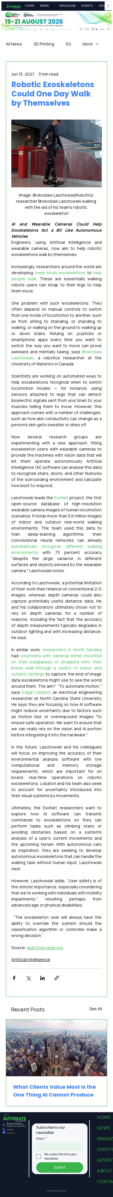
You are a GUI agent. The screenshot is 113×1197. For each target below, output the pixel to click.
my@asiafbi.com (11, 1133)
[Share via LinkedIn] (42, 978)
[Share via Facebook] (14, 978)
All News (14, 44)
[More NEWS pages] (52, 6)
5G (68, 44)
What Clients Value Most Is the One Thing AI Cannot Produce (54, 1090)
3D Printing (44, 44)
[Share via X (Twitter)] (28, 978)
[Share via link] (56, 978)
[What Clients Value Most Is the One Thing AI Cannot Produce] (56, 1048)
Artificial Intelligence (30, 959)
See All (95, 1008)
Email (41, 1138)
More (88, 44)
